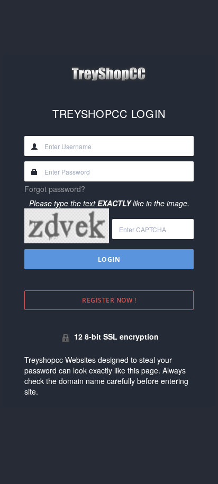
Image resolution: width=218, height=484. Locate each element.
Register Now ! (109, 300)
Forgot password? (54, 189)
